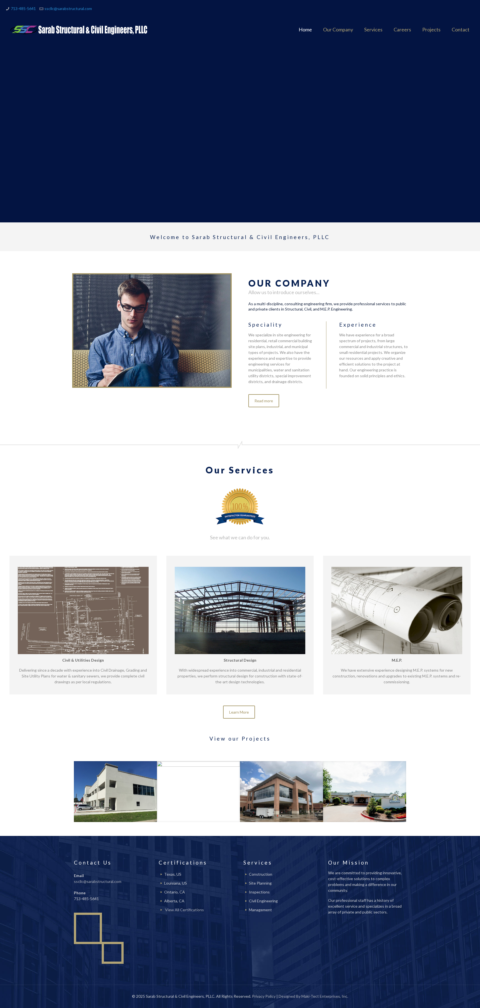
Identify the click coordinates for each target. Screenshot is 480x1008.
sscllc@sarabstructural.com (68, 8)
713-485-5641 (23, 8)
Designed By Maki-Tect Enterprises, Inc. (313, 996)
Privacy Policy (264, 996)
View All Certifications (184, 909)
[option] (115, 791)
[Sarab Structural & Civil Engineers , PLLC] (79, 29)
